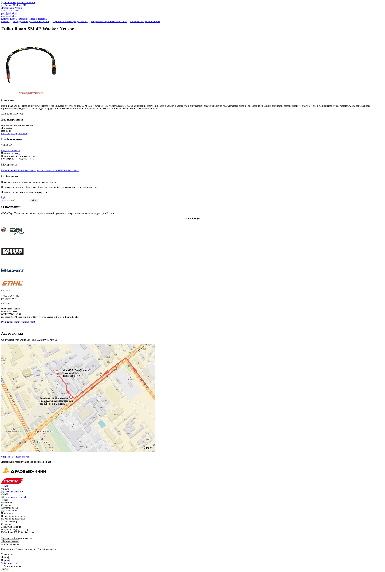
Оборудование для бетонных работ (31, 21)
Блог (12, 18)
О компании (28, 2)
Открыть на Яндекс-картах (15, 456)
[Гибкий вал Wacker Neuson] (31, 94)
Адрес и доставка (38, 18)
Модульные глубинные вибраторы (109, 21)
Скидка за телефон (10, 150)
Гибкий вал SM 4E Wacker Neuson (18, 170)
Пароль (5, 560)
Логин (4, 557)
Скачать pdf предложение (14, 133)
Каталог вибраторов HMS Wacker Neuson (58, 170)
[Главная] (11, 2)
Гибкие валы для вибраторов (145, 21)
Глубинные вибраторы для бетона (70, 21)
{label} (4, 486)
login (3, 197)
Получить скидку (10, 541)
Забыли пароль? (9, 563)
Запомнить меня (12, 566)
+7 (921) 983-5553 (10, 10)
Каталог (5, 18)
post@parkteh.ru (9, 13)
